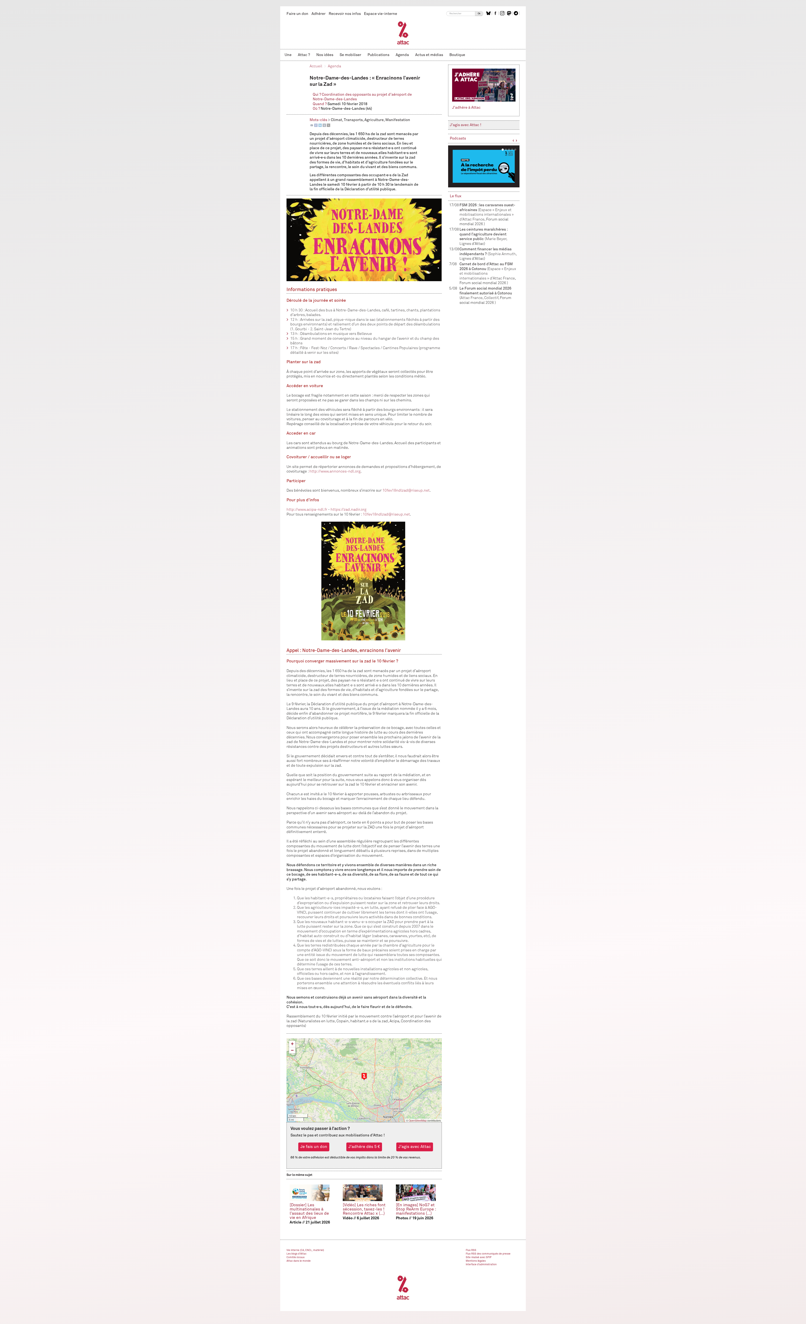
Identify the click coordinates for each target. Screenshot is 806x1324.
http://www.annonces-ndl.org (335, 471)
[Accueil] (403, 33)
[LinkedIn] (320, 125)
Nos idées (324, 55)
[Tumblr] (324, 125)
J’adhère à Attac (466, 108)
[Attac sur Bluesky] (489, 13)
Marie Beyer (496, 239)
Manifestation (397, 120)
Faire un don (297, 14)
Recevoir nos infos (345, 14)
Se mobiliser (350, 55)
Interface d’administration (481, 1264)
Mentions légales (476, 1261)
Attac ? (304, 55)
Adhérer (318, 14)
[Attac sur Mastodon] (510, 13)
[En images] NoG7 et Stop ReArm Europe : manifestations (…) (416, 1209)
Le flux (455, 196)
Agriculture (374, 120)
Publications (378, 55)
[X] (328, 125)
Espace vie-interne (380, 14)
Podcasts (458, 138)
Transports (353, 120)
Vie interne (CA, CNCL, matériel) (305, 1250)
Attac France (472, 298)
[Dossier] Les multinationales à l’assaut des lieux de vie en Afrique (309, 1211)
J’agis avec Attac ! (465, 125)
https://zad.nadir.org (348, 510)
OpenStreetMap (418, 1120)
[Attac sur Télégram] (516, 13)
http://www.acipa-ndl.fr (307, 510)
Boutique (457, 55)
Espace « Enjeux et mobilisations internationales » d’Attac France (486, 214)
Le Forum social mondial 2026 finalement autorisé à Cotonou (485, 293)
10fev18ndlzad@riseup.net (406, 490)
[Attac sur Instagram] (503, 13)
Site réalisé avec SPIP (479, 1257)
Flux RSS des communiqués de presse (488, 1254)
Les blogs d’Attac (296, 1254)
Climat (336, 120)
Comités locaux (296, 1257)
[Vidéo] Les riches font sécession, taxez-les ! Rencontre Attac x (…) (364, 1209)
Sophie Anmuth (502, 254)
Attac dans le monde (299, 1261)
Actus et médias (429, 55)
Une (288, 55)
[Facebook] (316, 125)
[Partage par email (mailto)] (311, 125)
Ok (479, 13)
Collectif (491, 298)
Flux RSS (471, 1250)
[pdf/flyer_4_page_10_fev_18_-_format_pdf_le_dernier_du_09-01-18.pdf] (364, 581)
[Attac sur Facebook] (496, 13)
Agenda (402, 55)
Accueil (316, 66)
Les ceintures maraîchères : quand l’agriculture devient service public (483, 234)
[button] (364, 1076)
